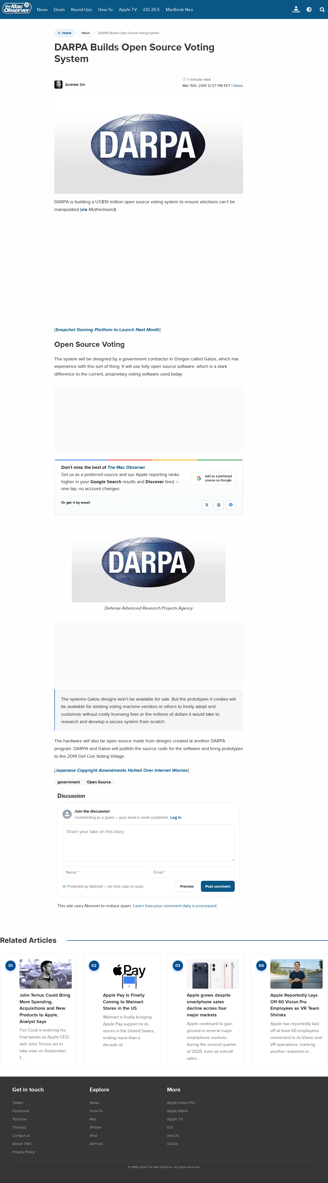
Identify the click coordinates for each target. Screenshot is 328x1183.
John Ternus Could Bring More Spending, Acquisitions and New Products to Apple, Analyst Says (44, 1008)
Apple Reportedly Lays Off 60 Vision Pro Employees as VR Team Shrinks (294, 1005)
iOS (170, 1127)
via (84, 209)
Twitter (17, 1102)
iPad (93, 1135)
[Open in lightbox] (148, 598)
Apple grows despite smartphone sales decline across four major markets (209, 1005)
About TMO (22, 1143)
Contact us (21, 1135)
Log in (175, 817)
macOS (173, 1135)
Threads (19, 1127)
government (68, 782)
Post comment (217, 886)
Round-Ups (81, 9)
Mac (93, 1119)
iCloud (172, 1143)
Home (66, 33)
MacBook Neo (179, 9)
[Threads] (219, 504)
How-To (105, 9)
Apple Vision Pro (181, 1102)
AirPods (96, 1143)
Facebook (20, 1111)
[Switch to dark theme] (309, 9)
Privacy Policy (23, 1152)
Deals (59, 9)
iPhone (95, 1127)
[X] (207, 504)
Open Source (99, 782)
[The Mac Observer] (17, 9)
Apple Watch (177, 1111)
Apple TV (128, 9)
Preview (187, 886)
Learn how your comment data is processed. (175, 905)
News (42, 9)
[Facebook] (231, 504)
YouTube (19, 1119)
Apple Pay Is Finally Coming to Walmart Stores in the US (124, 1002)
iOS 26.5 (151, 9)
